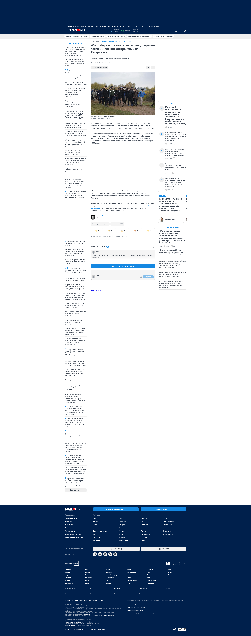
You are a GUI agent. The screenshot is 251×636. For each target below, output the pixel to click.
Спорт (165, 518)
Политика (144, 525)
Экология (166, 528)
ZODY (142, 26)
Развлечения (145, 534)
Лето (120, 528)
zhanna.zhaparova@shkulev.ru (73, 622)
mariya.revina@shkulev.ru (71, 625)
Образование (123, 540)
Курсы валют (127, 26)
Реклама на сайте (71, 518)
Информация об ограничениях (135, 604)
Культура (122, 525)
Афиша (110, 26)
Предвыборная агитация (73, 534)
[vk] (100, 554)
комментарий (101, 67)
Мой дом (122, 531)
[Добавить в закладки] (148, 67)
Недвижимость (70, 26)
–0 (152, 261)
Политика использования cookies (136, 607)
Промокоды (155, 26)
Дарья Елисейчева (104, 216)
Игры (148, 26)
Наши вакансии (70, 528)
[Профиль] (185, 31)
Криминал (122, 521)
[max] (105, 554)
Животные (96, 537)
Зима (120, 518)
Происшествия (146, 528)
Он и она (144, 518)
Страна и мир (167, 525)
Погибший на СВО (117, 224)
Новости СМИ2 (97, 290)
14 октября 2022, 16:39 (97, 62)
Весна (95, 525)
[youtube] (115, 554)
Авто (94, 518)
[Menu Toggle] (66, 31)
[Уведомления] (180, 31)
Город (95, 528)
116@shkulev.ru (86, 614)
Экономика (167, 531)
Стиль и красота (169, 521)
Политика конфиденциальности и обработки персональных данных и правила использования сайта (155, 613)
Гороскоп (117, 26)
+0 (147, 261)
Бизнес (95, 521)
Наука (121, 534)
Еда (94, 534)
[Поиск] (175, 31)
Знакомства (81, 26)
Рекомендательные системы (135, 610)
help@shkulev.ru (77, 617)
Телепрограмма (100, 26)
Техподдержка (70, 531)
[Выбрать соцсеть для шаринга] (153, 67)
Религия (144, 537)
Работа (143, 531)
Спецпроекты (168, 534)
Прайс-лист (69, 521)
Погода (90, 26)
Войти (97, 277)
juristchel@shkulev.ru (109, 615)
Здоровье (96, 540)
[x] (110, 554)
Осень (143, 521)
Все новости (75, 43)
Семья (143, 540)
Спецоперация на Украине (100, 224)
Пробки (137, 26)
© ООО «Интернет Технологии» (96, 629)
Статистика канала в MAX (74, 537)
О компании (69, 525)
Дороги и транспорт (100, 531)
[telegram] (95, 554)
